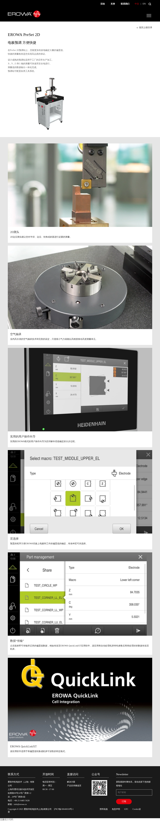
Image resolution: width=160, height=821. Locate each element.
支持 (113, 4)
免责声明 (116, 809)
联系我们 (125, 4)
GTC (126, 809)
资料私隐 (104, 809)
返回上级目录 (145, 27)
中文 (137, 4)
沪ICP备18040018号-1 (64, 809)
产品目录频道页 (74, 785)
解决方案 (71, 782)
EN (144, 4)
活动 (102, 4)
